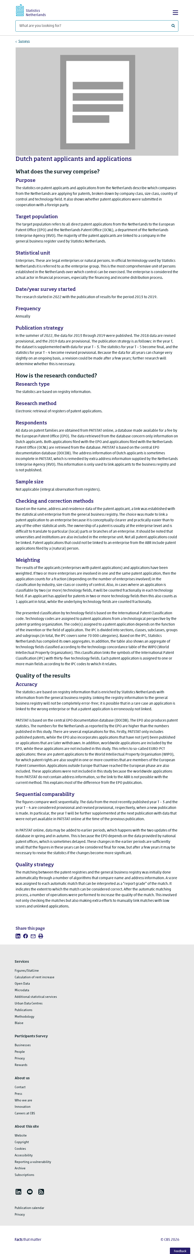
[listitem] (18, 936)
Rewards (21, 1065)
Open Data (22, 983)
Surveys (24, 41)
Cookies (20, 1148)
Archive (20, 1168)
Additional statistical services (36, 997)
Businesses (23, 1045)
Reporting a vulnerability (33, 1162)
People (20, 1051)
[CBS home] (35, 10)
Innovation (23, 1106)
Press (18, 1093)
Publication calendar (29, 1208)
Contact (20, 1087)
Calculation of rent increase (34, 977)
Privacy (20, 1058)
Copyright (22, 1142)
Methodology (24, 1016)
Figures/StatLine (27, 970)
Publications (23, 1010)
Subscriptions (24, 1175)
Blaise (19, 1023)
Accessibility (24, 1155)
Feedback (180, 1251)
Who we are (23, 1100)
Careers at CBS (25, 1113)
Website (21, 1135)
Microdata (22, 990)
